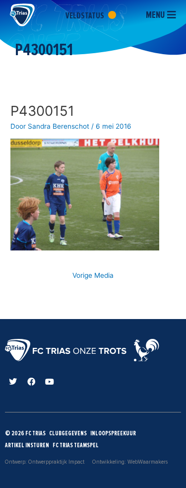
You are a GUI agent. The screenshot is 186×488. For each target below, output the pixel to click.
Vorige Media (93, 275)
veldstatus (85, 15)
